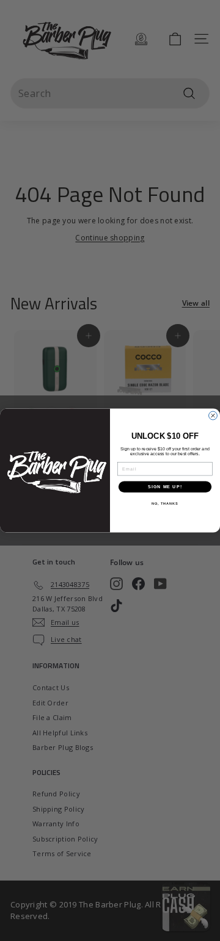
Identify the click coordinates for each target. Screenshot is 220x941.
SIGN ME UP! (165, 487)
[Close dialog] (213, 415)
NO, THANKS (165, 503)
